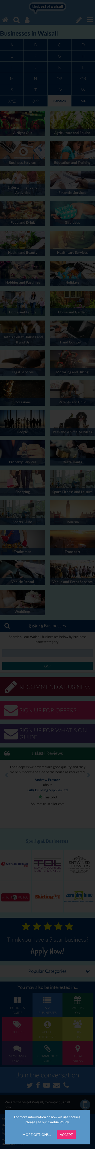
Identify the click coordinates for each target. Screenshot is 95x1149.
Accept (66, 1134)
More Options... (36, 1134)
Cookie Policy (58, 1122)
